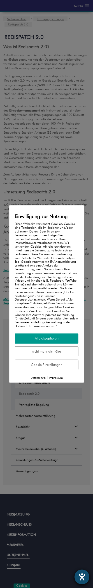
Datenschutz (38, 377)
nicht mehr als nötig (46, 351)
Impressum (56, 377)
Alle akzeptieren (46, 338)
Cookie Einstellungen (46, 365)
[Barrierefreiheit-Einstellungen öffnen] (81, 577)
